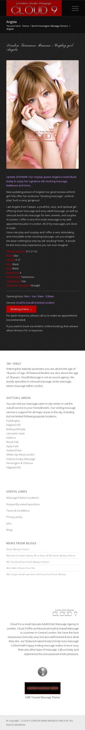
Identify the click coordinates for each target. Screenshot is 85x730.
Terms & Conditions (18, 510)
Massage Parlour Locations (22, 497)
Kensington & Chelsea (19, 463)
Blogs (9, 530)
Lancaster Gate (15, 433)
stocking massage (43, 236)
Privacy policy (14, 517)
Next (70, 114)
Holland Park (14, 450)
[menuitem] (73, 8)
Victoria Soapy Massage (20, 459)
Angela (11, 22)
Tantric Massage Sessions (17, 549)
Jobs (8, 523)
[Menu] (73, 8)
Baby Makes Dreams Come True (20, 567)
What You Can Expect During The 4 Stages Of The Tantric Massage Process (40, 555)
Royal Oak (12, 442)
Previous (15, 114)
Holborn (11, 437)
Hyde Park (12, 446)
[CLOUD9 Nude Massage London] (35, 8)
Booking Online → (21, 309)
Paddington (13, 420)
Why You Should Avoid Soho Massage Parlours (27, 561)
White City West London (20, 454)
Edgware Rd (13, 425)
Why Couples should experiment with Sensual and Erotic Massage (36, 574)
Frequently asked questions (23, 504)
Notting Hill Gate (16, 429)
